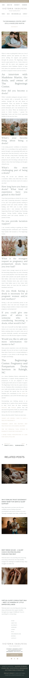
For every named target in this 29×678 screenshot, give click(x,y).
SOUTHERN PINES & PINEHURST (14, 670)
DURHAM (24, 666)
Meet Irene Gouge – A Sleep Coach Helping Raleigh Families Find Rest (12, 552)
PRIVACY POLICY (9, 673)
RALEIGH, (18, 666)
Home (12, 620)
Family (3, 13)
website (24, 393)
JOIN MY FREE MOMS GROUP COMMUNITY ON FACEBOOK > (14, 1)
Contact (25, 13)
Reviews (13, 636)
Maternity (14, 26)
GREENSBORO (23, 668)
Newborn (13, 407)
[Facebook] (11, 658)
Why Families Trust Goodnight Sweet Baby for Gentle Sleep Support (14, 502)
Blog (8, 13)
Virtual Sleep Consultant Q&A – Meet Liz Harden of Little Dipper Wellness (14, 602)
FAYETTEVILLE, (14, 668)
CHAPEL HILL (5, 668)
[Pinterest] (17, 658)
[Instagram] (14, 658)
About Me (14, 623)
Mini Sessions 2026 (16, 13)
